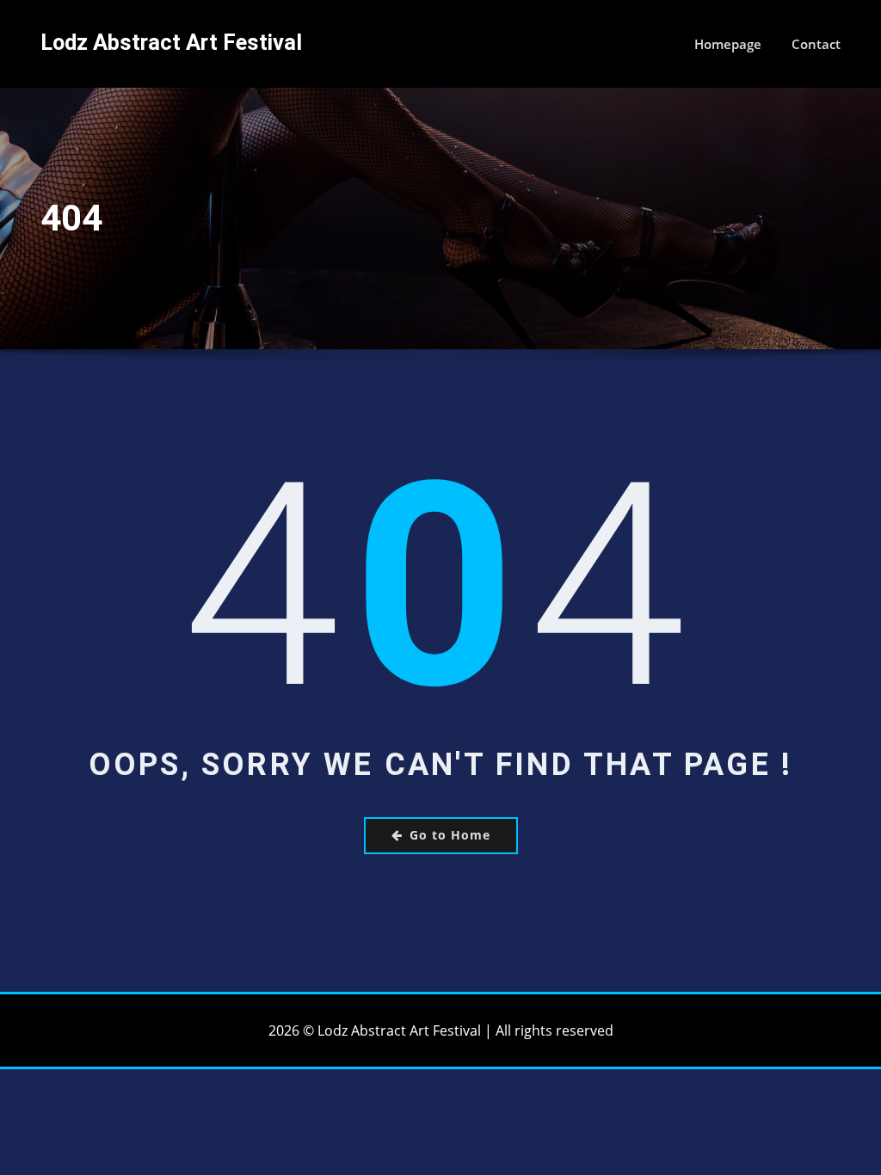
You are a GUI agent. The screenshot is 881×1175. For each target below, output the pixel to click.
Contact (816, 43)
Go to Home (450, 835)
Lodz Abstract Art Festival (171, 42)
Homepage (727, 43)
